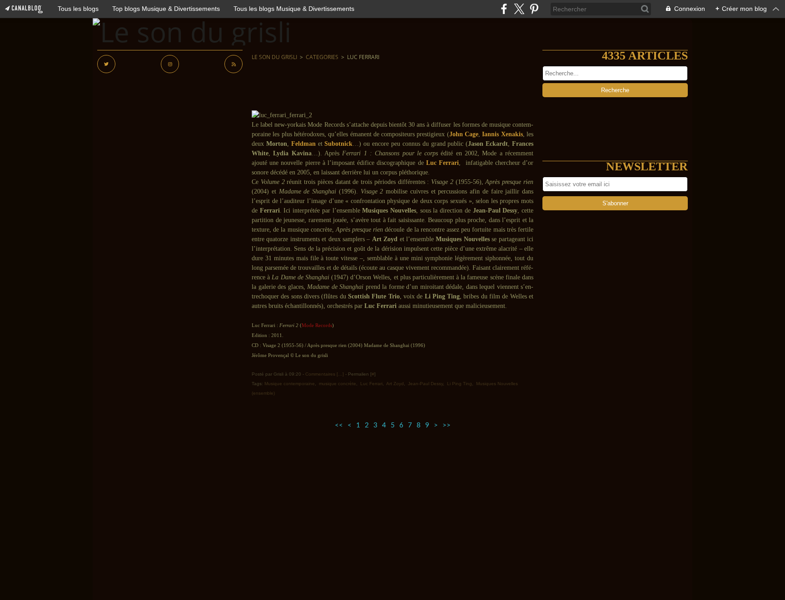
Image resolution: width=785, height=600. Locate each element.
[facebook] (504, 9)
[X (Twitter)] (519, 9)
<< (339, 425)
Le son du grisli (274, 57)
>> (446, 425)
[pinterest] (534, 9)
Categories (322, 57)
